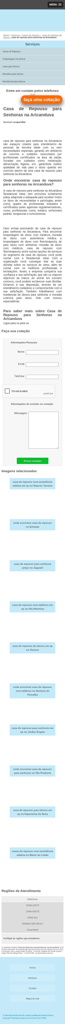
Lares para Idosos (11, 66)
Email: (22, 364)
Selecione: (32, 899)
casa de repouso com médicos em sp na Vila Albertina (32, 607)
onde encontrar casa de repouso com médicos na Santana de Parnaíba (32, 691)
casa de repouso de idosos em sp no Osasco (32, 648)
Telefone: (20, 376)
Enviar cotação (32, 460)
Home (32, 967)
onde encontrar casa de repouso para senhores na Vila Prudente (32, 771)
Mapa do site (32, 998)
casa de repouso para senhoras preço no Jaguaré (32, 565)
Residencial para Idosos (14, 81)
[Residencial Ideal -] (32, 20)
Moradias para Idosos (13, 74)
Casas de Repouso (11, 51)
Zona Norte (32, 929)
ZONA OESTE (32, 911)
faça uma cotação (42, 99)
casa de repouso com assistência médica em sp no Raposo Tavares (33, 483)
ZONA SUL (32, 917)
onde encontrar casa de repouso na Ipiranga (32, 524)
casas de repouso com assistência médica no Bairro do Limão (32, 853)
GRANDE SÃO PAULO (32, 923)
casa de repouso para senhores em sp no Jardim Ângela (32, 730)
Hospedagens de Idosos (14, 59)
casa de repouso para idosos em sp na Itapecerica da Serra (32, 812)
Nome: (22, 351)
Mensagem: (21, 413)
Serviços (32, 44)
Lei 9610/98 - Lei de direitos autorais (38, 953)
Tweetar (10, 128)
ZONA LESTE (32, 905)
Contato (33, 988)
